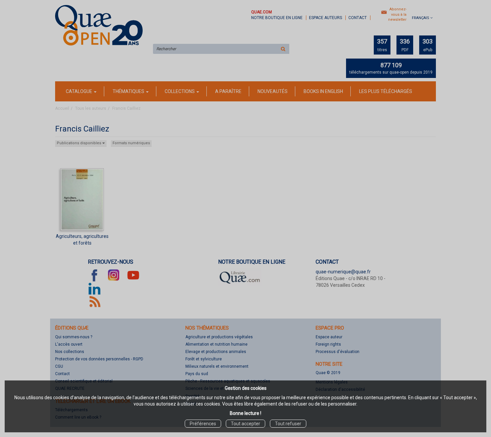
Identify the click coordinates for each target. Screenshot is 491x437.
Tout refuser (288, 423)
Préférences (203, 423)
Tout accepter (245, 423)
